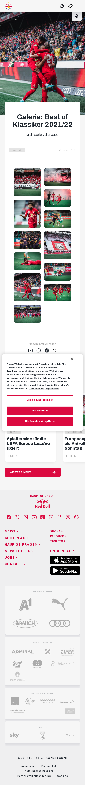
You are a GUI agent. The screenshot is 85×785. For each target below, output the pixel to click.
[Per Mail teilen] (30, 351)
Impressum (52, 388)
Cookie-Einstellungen (40, 400)
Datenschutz (36, 388)
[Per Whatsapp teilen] (38, 350)
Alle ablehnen (40, 410)
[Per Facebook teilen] (46, 350)
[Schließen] (72, 359)
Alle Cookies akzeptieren (40, 421)
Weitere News (21, 472)
